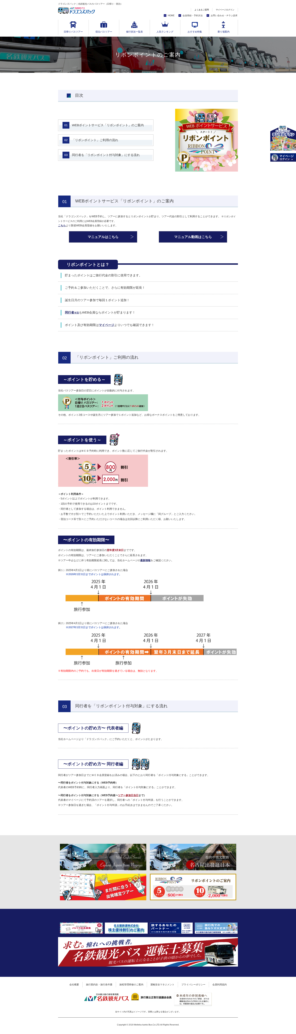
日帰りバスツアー (73, 31)
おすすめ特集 (195, 31)
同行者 (72, 312)
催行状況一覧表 (134, 31)
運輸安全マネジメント (162, 984)
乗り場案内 (224, 31)
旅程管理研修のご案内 (131, 984)
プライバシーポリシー (193, 984)
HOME (171, 15)
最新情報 (145, 560)
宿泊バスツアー (103, 31)
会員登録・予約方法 (193, 15)
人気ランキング (165, 31)
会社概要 (74, 984)
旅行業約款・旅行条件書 (99, 984)
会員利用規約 (219, 984)
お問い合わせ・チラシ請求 (224, 15)
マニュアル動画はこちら (193, 237)
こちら (62, 225)
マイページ (106, 325)
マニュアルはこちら (103, 237)
